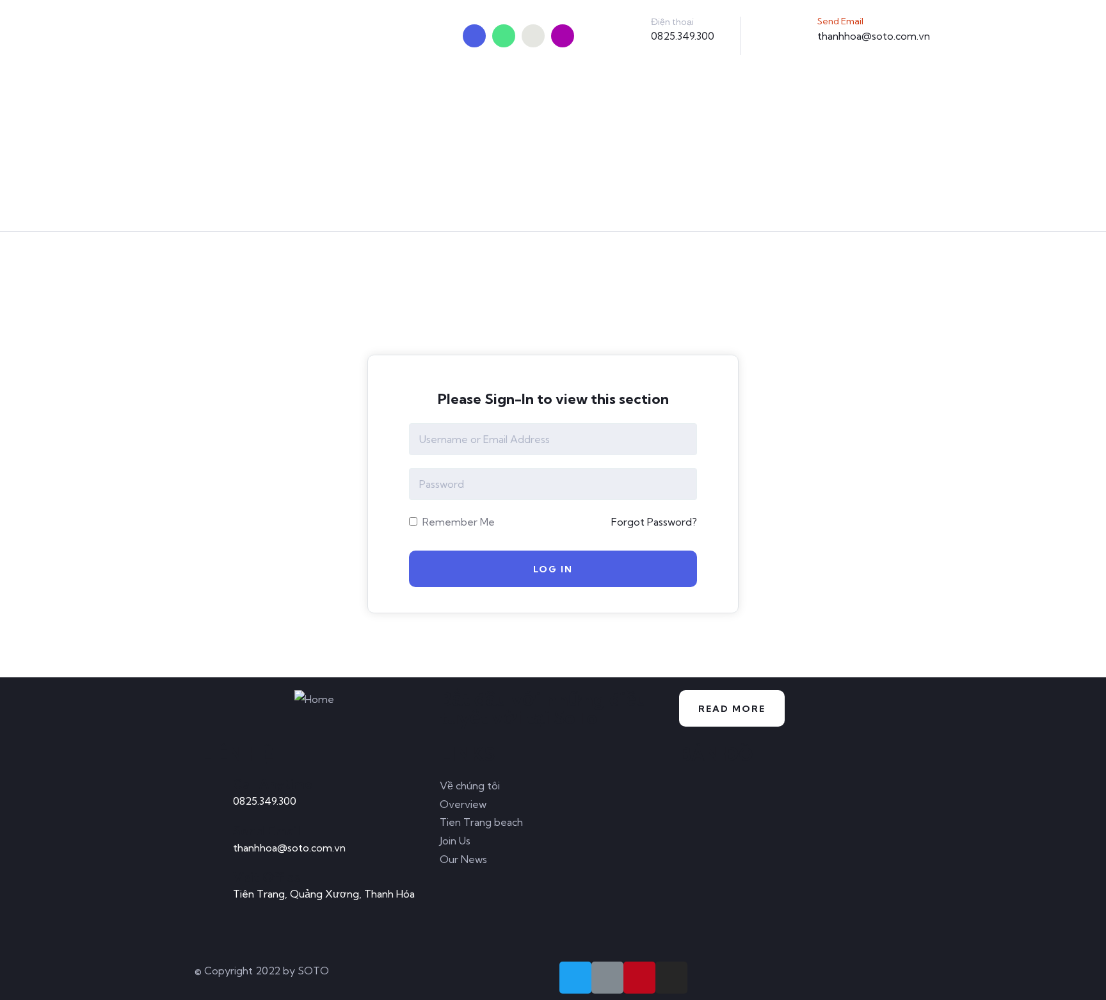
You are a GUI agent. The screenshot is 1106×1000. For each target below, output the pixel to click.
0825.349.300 (682, 35)
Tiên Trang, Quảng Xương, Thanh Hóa (324, 893)
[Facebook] (503, 35)
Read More (731, 708)
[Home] (314, 699)
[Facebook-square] (607, 978)
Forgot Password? (654, 521)
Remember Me (457, 521)
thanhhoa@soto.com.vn (873, 35)
